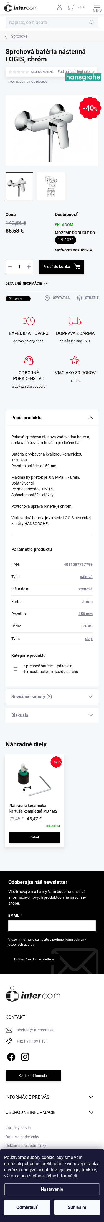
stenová (85, 589)
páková (86, 576)
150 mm (85, 614)
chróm (87, 601)
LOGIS (87, 626)
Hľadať (91, 22)
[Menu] (97, 7)
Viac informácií (62, 1175)
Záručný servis (18, 1128)
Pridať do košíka (56, 266)
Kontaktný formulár (33, 1076)
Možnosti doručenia (73, 250)
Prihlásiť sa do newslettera (34, 959)
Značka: (79, 94)
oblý (89, 638)
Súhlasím (77, 1207)
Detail (34, 837)
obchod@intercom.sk (35, 1030)
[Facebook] (10, 1056)
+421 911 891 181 (32, 1041)
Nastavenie (52, 1189)
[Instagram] (24, 1056)
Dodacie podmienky (22, 1137)
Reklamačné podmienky (26, 1145)
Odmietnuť (26, 1207)
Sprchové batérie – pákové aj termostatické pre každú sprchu (51, 669)
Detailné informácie (24, 284)
